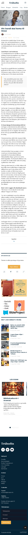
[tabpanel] (13, 403)
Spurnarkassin (5, 461)
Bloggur (8, 7)
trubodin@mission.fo (7, 492)
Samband (4, 468)
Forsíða (3, 459)
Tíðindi (3, 7)
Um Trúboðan (5, 465)
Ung (21, 7)
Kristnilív (10, 37)
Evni (2, 478)
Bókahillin (15, 7)
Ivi (14, 241)
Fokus (3, 476)
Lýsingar (3, 467)
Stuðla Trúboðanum (7, 463)
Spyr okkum (14, 267)
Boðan (26, 7)
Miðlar (3, 483)
